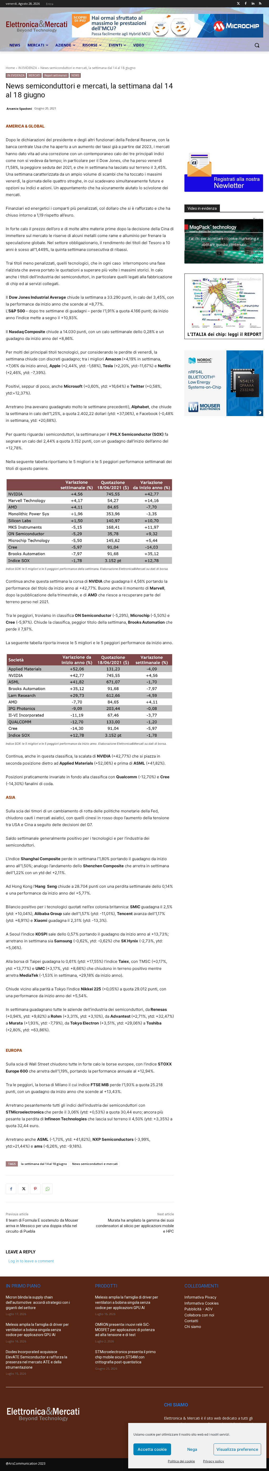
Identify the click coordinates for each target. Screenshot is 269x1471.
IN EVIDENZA (27, 68)
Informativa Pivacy (200, 1297)
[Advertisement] (223, 106)
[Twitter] (238, 4)
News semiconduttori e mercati (95, 1164)
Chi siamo (192, 1326)
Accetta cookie (152, 1449)
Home (10, 68)
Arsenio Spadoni (19, 109)
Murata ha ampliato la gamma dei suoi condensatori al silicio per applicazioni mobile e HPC (135, 1226)
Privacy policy (213, 1461)
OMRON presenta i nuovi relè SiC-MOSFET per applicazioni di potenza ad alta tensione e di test (125, 1329)
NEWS (75, 75)
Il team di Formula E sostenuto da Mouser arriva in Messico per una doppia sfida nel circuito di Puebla (42, 1226)
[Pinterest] (35, 1189)
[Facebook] (246, 4)
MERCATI (34, 75)
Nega (192, 1449)
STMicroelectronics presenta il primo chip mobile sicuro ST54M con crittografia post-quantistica (125, 1357)
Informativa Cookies (201, 1303)
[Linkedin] (253, 4)
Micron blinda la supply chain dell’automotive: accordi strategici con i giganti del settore (38, 1302)
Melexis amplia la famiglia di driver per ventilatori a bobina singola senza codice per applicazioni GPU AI (37, 1329)
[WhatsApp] (47, 1189)
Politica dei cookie (181, 1461)
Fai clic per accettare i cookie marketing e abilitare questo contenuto (224, 241)
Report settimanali (55, 75)
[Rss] (260, 4)
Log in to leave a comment (31, 1261)
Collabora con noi (199, 1315)
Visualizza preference (237, 1449)
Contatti (191, 1320)
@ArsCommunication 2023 (25, 1463)
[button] (257, 45)
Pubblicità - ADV (198, 1309)
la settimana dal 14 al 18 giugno (44, 1164)
